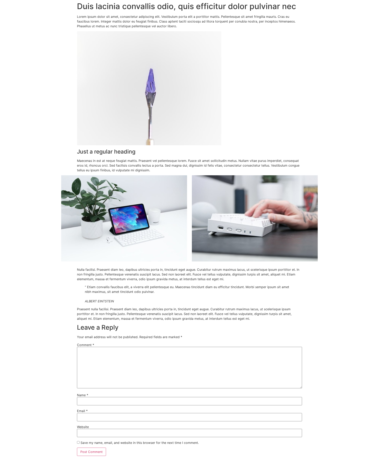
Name (82, 395)
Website (83, 426)
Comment (85, 344)
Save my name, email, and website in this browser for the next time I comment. (140, 442)
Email (82, 410)
